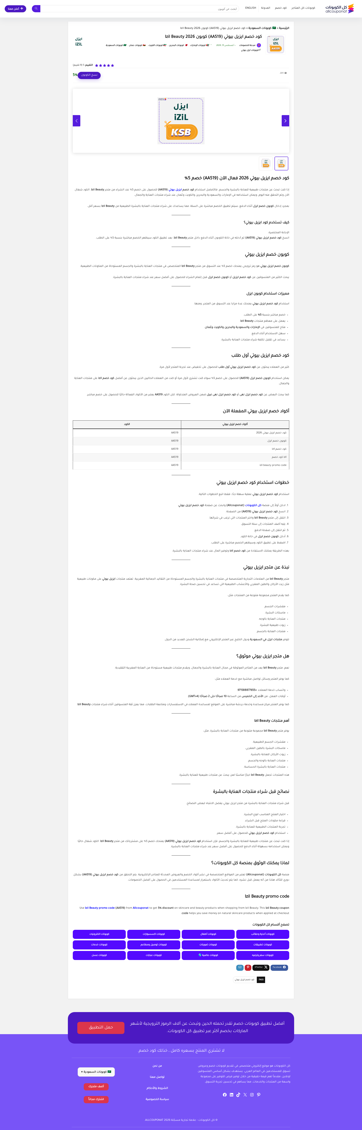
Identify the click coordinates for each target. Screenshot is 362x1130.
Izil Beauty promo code (100, 908)
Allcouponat (141, 908)
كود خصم (281, 8)
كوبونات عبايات (154, 955)
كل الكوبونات (253, 505)
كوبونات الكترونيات (99, 934)
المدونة (265, 8)
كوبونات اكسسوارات (154, 934)
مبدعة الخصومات (247, 45)
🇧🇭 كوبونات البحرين (178, 45)
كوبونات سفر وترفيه (263, 955)
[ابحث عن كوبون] (36, 8)
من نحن (157, 1066)
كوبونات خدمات (99, 945)
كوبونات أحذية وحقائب (263, 934)
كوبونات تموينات (208, 945)
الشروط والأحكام (157, 1088)
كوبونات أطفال (208, 934)
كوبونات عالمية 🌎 (208, 955)
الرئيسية (284, 28)
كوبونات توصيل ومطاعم (154, 945)
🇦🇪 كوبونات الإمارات (199, 45)
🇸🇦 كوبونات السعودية (262, 28)
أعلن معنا (13, 9)
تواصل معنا (157, 1077)
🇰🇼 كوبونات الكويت (157, 45)
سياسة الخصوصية (157, 1099)
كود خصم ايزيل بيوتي (244, 980)
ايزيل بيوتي (175, 190)
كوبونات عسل (99, 955)
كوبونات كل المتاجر (303, 8)
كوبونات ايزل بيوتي (249, 50)
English (250, 8)
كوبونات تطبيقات (262, 945)
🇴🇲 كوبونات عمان (137, 45)
